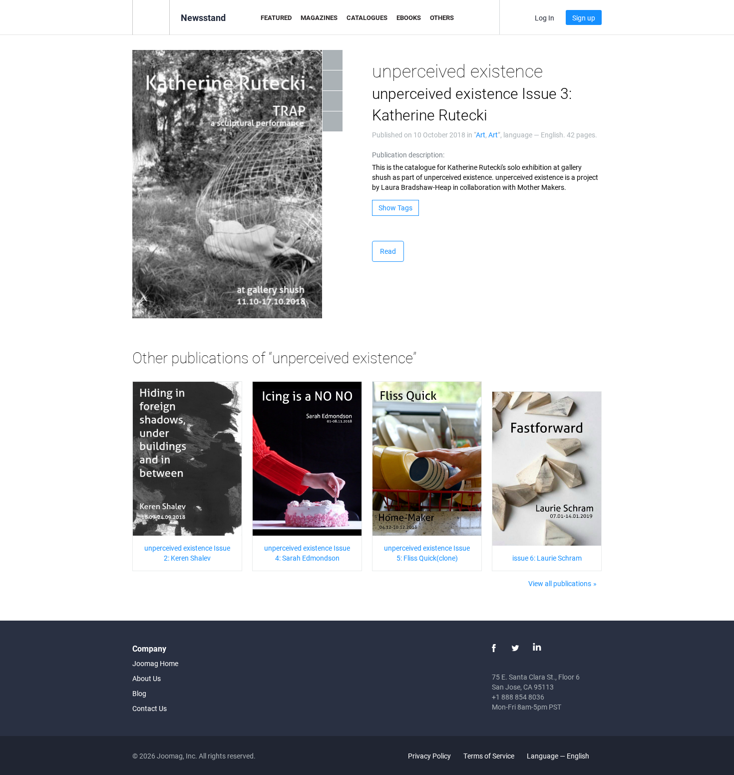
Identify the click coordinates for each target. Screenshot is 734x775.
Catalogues (367, 17)
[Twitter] (515, 648)
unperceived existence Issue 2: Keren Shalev (187, 553)
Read (388, 251)
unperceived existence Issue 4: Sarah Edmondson (307, 553)
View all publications (559, 583)
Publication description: (408, 154)
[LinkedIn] (537, 648)
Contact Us (149, 708)
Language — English (559, 756)
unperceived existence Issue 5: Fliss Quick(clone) (427, 553)
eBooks (408, 17)
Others (442, 17)
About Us (146, 678)
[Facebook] (494, 648)
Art (480, 134)
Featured (276, 17)
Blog (139, 693)
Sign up (583, 17)
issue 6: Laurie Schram (547, 558)
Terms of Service (488, 756)
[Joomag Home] (151, 16)
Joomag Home (155, 663)
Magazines (319, 17)
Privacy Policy (429, 756)
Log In (544, 17)
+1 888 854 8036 (518, 697)
